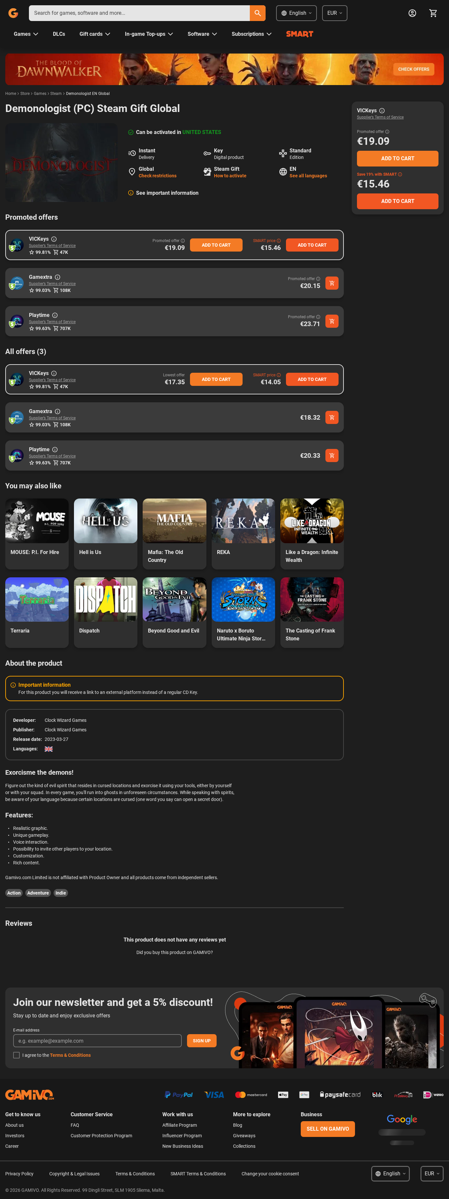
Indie (61, 893)
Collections (244, 1146)
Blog (237, 1125)
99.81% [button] (43, 252)
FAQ (75, 1125)
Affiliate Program (179, 1125)
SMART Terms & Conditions (198, 1173)
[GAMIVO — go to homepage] (13, 13)
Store (25, 93)
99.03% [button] (43, 290)
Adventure (38, 893)
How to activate (230, 175)
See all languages (308, 175)
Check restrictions (158, 175)
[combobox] (139, 13)
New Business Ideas (182, 1146)
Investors (14, 1135)
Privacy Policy (19, 1173)
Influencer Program (182, 1135)
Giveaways (244, 1135)
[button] (17, 245)
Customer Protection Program (101, 1135)
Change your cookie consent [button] (270, 1173)
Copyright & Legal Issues (74, 1173)
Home (10, 93)
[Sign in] (412, 13)
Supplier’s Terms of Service (52, 245)
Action (14, 893)
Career (12, 1146)
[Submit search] (258, 13)
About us (14, 1125)
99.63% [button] (43, 328)
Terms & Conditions (70, 1055)
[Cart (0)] (433, 13)
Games (40, 93)
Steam (56, 93)
